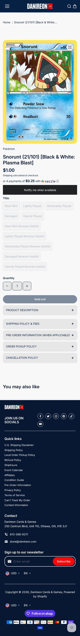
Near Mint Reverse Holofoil (22, 226)
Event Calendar (13, 470)
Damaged (11, 216)
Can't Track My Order (17, 500)
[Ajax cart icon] (74, 6)
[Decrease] (7, 286)
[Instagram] (56, 416)
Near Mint (11, 206)
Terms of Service (14, 495)
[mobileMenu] (7, 6)
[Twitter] (48, 416)
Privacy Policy (12, 490)
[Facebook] (40, 416)
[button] (40, 181)
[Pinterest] (64, 416)
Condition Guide (14, 480)
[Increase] (27, 286)
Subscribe (63, 561)
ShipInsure (10, 465)
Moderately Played (59, 206)
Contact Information (16, 505)
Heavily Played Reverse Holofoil (25, 266)
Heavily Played (32, 216)
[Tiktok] (71, 416)
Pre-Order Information (17, 485)
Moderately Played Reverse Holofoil (27, 246)
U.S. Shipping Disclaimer (19, 445)
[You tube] (40, 424)
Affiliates (9, 475)
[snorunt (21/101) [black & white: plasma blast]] (70, 47)
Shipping (7, 175)
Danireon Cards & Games (46, 592)
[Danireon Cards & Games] (40, 6)
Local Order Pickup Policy (19, 454)
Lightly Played (32, 206)
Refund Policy (12, 460)
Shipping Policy (13, 450)
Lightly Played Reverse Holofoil (24, 236)
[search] (69, 6)
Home (6, 22)
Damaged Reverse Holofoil (21, 256)
